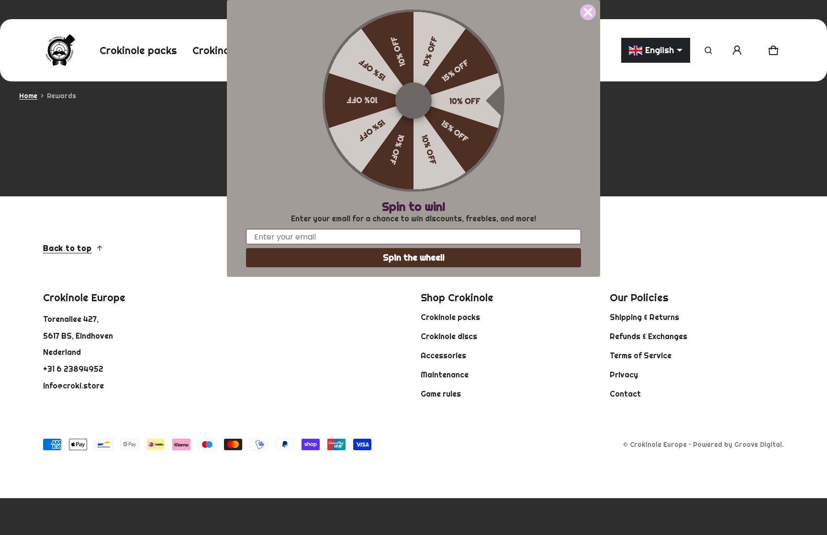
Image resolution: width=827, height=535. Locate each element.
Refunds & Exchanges (648, 336)
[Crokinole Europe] (60, 50)
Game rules (441, 393)
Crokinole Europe (658, 444)
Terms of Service (640, 355)
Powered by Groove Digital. (738, 444)
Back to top (67, 248)
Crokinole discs (449, 336)
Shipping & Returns (644, 317)
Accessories (443, 355)
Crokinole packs (450, 317)
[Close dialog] (588, 12)
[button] (708, 50)
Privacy (624, 374)
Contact (625, 393)
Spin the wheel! (414, 257)
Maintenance (445, 374)
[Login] (737, 50)
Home (28, 96)
